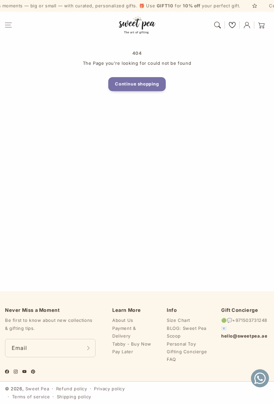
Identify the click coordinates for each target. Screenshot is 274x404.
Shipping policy (74, 396)
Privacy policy (109, 388)
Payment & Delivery (124, 332)
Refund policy (71, 388)
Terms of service (31, 396)
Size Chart (178, 320)
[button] (8, 25)
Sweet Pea (37, 388)
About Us (122, 320)
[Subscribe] (88, 348)
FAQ (171, 359)
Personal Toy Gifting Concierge (187, 347)
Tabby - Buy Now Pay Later (131, 347)
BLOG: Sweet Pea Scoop (187, 332)
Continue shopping (137, 83)
